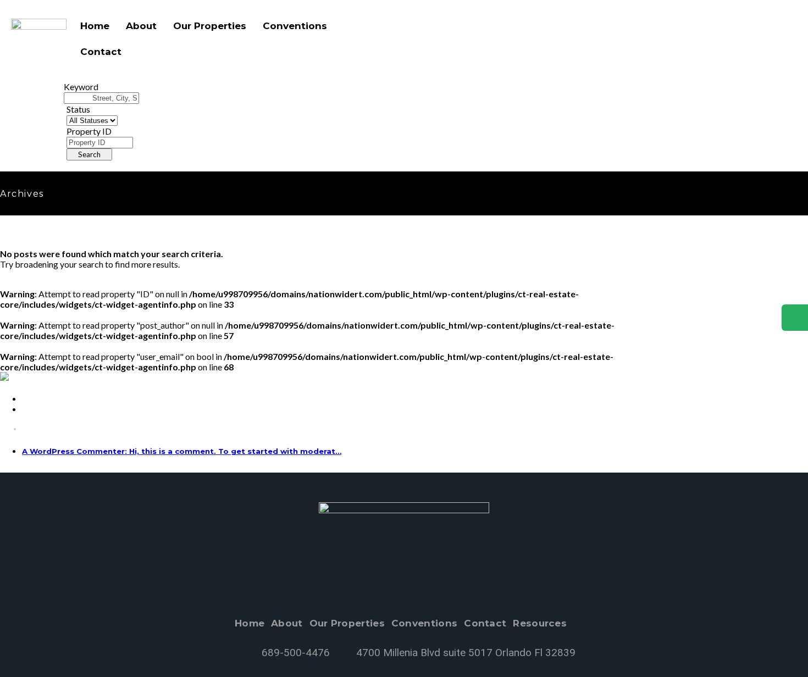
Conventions (295, 25)
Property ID (89, 131)
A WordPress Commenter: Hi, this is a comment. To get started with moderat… (181, 451)
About (141, 25)
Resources (540, 623)
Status (78, 109)
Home (94, 25)
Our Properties (209, 25)
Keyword (81, 86)
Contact (100, 51)
